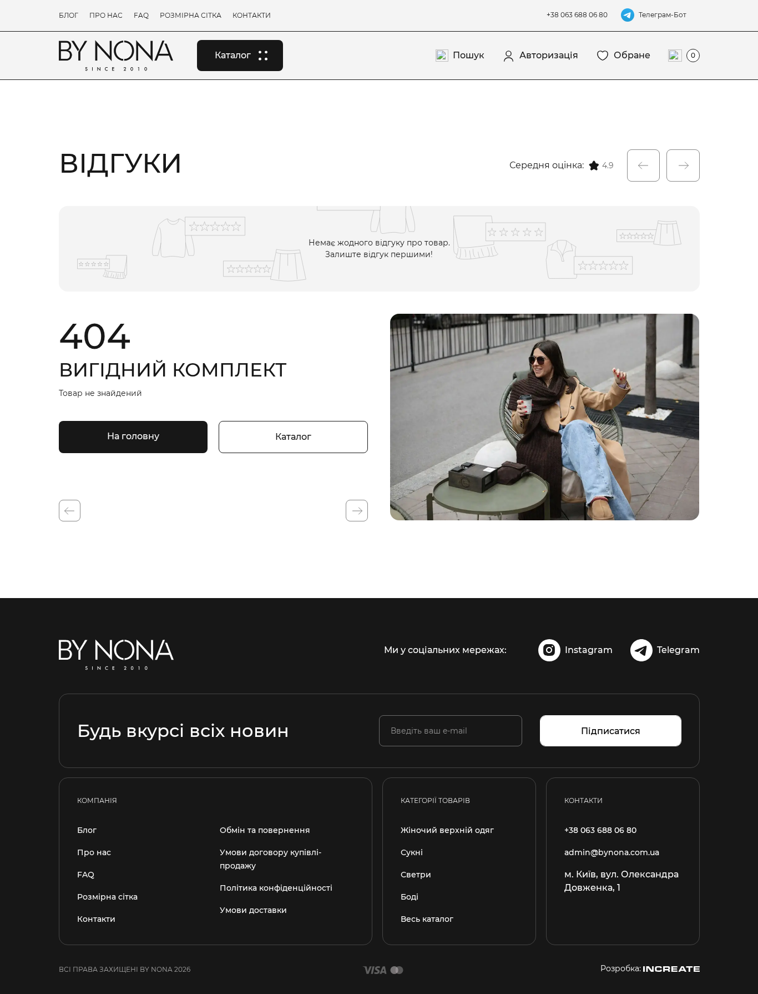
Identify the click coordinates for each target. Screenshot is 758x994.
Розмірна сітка (190, 15)
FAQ (141, 15)
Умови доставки (253, 910)
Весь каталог (427, 919)
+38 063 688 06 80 (577, 15)
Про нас (106, 15)
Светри (416, 875)
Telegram (678, 650)
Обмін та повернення (265, 830)
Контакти (252, 15)
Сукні (412, 852)
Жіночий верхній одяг (447, 830)
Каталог (293, 436)
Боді (409, 897)
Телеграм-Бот (662, 15)
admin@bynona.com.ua (611, 852)
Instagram (589, 650)
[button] (643, 165)
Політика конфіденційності (276, 888)
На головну (133, 436)
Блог (68, 15)
